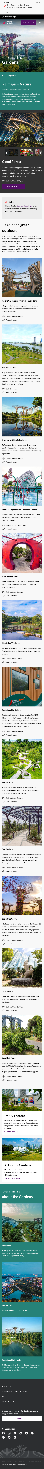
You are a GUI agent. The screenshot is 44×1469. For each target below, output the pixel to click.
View (38, 2)
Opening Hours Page (24, 206)
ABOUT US (6, 1386)
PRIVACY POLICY (20, 1462)
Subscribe (22, 1419)
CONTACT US (8, 1401)
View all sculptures (12, 1178)
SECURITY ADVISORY (35, 1462)
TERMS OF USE (6, 1462)
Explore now (9, 1131)
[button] (41, 16)
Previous (7, 152)
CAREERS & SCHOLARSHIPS (14, 1391)
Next (40, 152)
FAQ (4, 1396)
